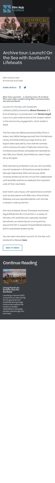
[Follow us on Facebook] (20, 87)
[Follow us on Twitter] (25, 87)
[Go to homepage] (13, 9)
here (25, 240)
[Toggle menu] (50, 9)
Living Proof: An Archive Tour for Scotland (11, 289)
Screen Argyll (44, 114)
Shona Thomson (38, 110)
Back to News (12, 248)
